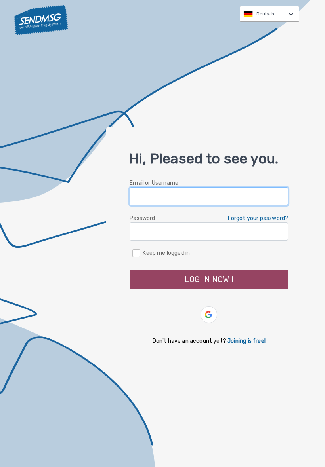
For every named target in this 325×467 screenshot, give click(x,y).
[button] (209, 314)
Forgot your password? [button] (258, 218)
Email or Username (154, 183)
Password (142, 218)
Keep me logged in (166, 252)
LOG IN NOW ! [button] (209, 279)
